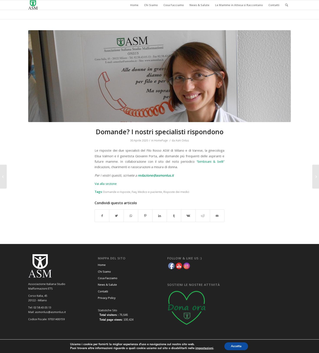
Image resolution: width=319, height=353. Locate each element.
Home (102, 265)
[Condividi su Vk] (188, 216)
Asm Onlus (182, 140)
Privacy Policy (107, 298)
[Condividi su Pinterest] (145, 216)
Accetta (236, 346)
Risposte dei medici (176, 192)
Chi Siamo (104, 271)
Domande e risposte (116, 192)
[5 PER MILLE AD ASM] (315, 177)
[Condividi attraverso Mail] (217, 216)
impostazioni (204, 348)
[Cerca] (286, 5)
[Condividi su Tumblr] (174, 216)
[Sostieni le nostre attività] (186, 326)
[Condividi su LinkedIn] (160, 216)
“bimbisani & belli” (210, 161)
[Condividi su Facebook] (102, 216)
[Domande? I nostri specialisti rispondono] (159, 76)
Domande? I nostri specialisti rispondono (160, 131)
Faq (134, 192)
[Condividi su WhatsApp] (131, 216)
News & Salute (107, 285)
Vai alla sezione (106, 183)
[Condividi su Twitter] (116, 216)
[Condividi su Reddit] (203, 216)
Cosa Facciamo (107, 278)
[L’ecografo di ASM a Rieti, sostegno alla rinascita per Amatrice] (3, 177)
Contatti (103, 291)
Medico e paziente (150, 192)
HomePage (161, 140)
